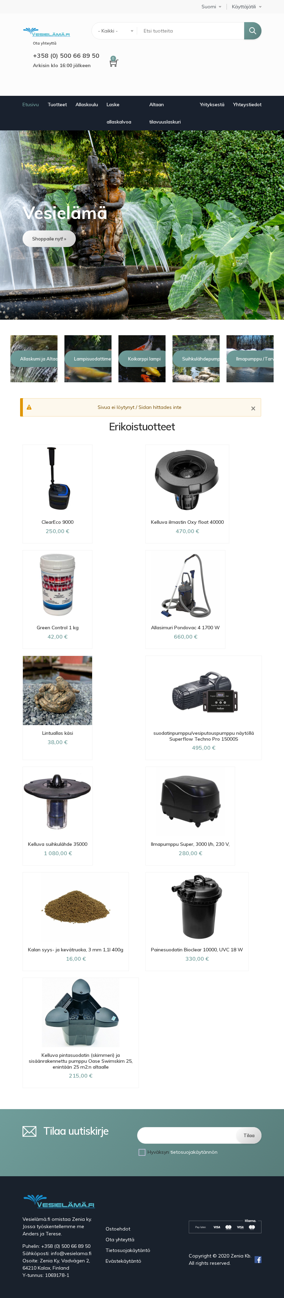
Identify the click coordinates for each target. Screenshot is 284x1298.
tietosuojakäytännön (194, 1152)
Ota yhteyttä (120, 1239)
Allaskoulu (87, 104)
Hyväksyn (183, 1152)
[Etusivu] (46, 31)
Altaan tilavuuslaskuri (165, 113)
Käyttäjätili (244, 7)
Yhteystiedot (247, 104)
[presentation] (10, 359)
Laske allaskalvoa (119, 113)
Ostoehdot (118, 1229)
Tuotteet (57, 104)
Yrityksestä (212, 104)
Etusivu (31, 104)
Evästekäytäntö (123, 1261)
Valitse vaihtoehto (57, 766)
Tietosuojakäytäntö (128, 1250)
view (142, 225)
